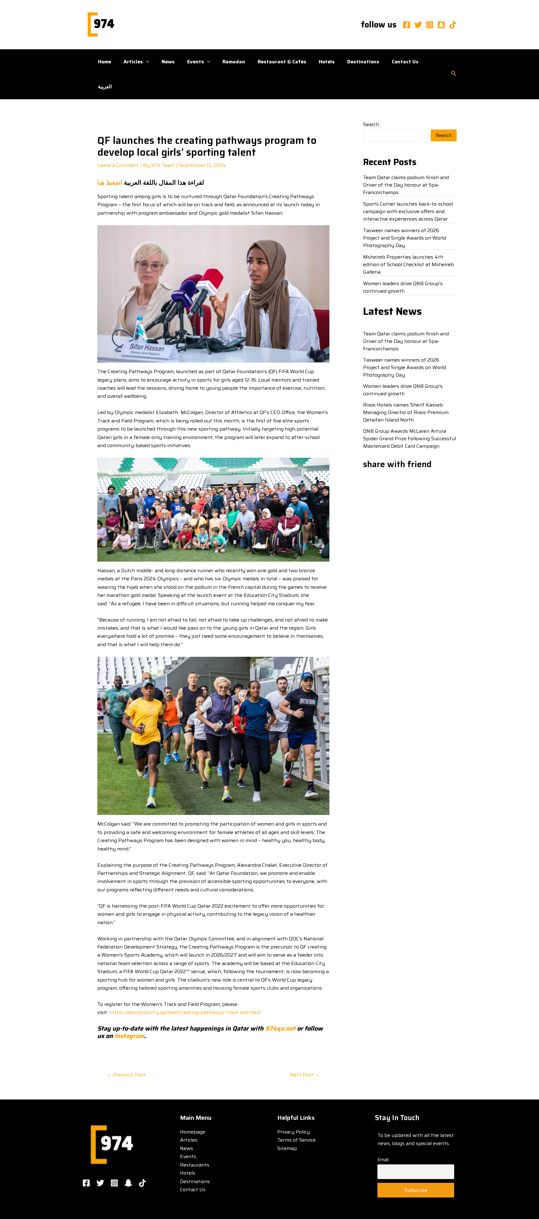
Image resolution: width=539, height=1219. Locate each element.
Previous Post (126, 1074)
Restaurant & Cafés (282, 62)
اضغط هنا (109, 183)
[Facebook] (406, 25)
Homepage (192, 1132)
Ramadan (233, 62)
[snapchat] (441, 25)
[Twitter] (418, 25)
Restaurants (194, 1165)
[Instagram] (430, 25)
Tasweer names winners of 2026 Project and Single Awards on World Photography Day (404, 238)
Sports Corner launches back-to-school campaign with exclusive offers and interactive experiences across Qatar (408, 211)
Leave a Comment (118, 165)
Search (371, 124)
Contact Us (405, 62)
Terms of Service (296, 1140)
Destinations (363, 62)
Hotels (327, 62)
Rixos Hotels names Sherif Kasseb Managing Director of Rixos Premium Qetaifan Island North (406, 412)
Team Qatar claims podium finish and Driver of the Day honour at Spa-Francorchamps (406, 184)
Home (104, 62)
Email (383, 1159)
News (168, 62)
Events (195, 62)
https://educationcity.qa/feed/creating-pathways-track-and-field (184, 1012)
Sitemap (287, 1148)
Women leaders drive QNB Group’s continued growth (403, 287)
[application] (146, 61)
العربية (105, 86)
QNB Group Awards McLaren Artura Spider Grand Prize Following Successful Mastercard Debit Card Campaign (409, 438)
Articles (133, 62)
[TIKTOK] (142, 1183)
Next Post (305, 1074)
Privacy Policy (293, 1132)
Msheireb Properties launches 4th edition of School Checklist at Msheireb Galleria (408, 264)
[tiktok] (453, 25)
